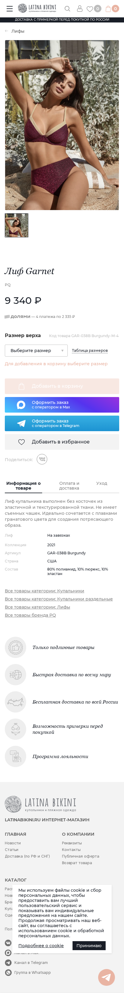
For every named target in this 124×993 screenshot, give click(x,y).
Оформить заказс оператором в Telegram (55, 423)
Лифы (17, 31)
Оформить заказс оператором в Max (51, 404)
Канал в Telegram (31, 962)
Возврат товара (77, 863)
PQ (8, 285)
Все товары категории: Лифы (37, 607)
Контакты (71, 849)
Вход (82, 8)
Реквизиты (72, 843)
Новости (13, 843)
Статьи (11, 849)
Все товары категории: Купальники (44, 591)
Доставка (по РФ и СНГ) (27, 856)
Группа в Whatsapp (32, 972)
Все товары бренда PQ (30, 615)
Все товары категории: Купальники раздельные (59, 599)
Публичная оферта (80, 856)
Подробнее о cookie (41, 945)
